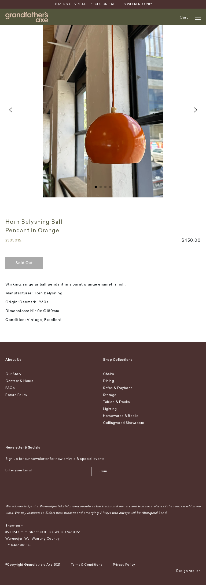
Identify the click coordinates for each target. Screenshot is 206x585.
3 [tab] (105, 186)
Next (195, 110)
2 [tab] (100, 186)
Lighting (110, 408)
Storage (110, 394)
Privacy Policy (124, 564)
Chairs (108, 373)
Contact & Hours (19, 380)
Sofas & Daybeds (118, 387)
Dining (108, 380)
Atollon (195, 571)
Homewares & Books (121, 415)
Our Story (13, 373)
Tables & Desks (116, 401)
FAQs (10, 387)
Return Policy (16, 394)
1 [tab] (95, 186)
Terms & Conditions (86, 564)
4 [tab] (110, 186)
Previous (10, 110)
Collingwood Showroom (123, 422)
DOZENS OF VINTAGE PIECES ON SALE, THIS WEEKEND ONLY (103, 4)
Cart (184, 17)
